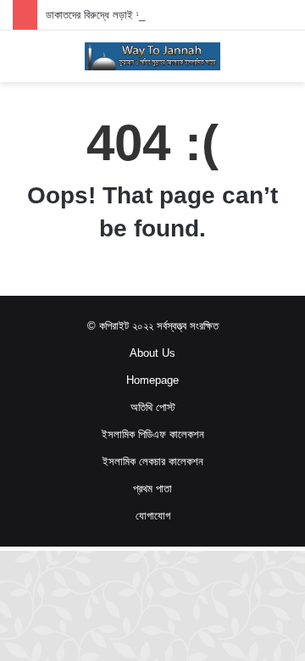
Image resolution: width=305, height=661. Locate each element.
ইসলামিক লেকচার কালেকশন (153, 461)
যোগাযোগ (153, 515)
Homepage (152, 380)
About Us (152, 353)
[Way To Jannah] (152, 56)
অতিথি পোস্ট (152, 407)
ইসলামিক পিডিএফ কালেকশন (153, 434)
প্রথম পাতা (152, 488)
